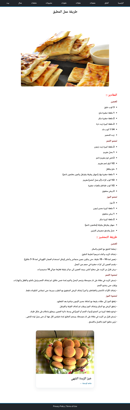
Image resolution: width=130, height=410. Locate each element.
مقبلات (78, 3)
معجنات (92, 3)
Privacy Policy (59, 406)
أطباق (107, 3)
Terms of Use (71, 406)
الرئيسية (121, 3)
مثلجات (34, 3)
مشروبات (49, 3)
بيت (7, 3)
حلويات (64, 3)
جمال (20, 3)
